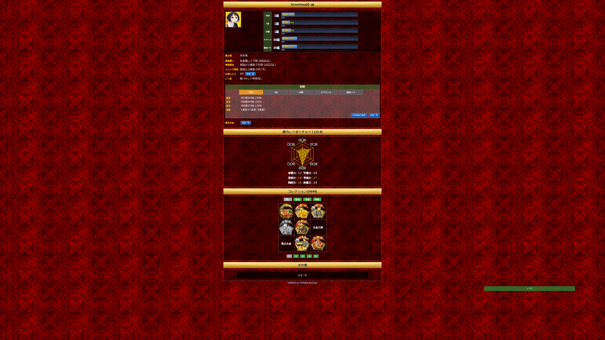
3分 (276, 92)
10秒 (301, 92)
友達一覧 (302, 275)
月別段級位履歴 (359, 115)
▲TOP (529, 288)
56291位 (264, 60)
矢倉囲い (245, 60)
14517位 (269, 64)
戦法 (297, 199)
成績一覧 (246, 123)
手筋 (307, 199)
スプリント (326, 92)
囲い (288, 199)
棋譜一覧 (250, 74)
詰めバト (351, 92)
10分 (251, 92)
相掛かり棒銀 (247, 64)
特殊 (317, 199)
